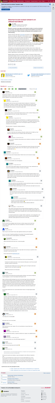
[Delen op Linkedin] (10, 64)
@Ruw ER (8, 239)
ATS (12, 136)
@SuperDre (13, 137)
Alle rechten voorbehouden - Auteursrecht (9, 395)
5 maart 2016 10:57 (15, 101)
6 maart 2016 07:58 (21, 189)
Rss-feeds (45, 397)
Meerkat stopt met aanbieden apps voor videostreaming (14, 74)
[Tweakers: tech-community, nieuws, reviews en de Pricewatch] (4, 1)
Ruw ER (6, 228)
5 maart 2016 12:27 (14, 239)
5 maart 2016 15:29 (15, 337)
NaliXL (6, 347)
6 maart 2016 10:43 (19, 137)
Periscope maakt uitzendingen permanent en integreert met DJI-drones (41, 74)
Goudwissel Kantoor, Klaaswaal (14, 380)
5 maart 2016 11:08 (15, 110)
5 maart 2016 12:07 (8, 229)
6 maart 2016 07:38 (19, 171)
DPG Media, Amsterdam (12, 383)
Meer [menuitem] (43, 1)
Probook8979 (9, 238)
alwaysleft (7, 91)
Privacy (22, 399)
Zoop (12, 205)
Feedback (14, 26)
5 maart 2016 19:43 (14, 247)
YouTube (44, 394)
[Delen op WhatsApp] (14, 64)
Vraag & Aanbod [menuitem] (34, 1)
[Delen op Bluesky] (12, 64)
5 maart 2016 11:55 (17, 118)
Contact (22, 394)
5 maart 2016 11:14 (9, 314)
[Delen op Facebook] (9, 64)
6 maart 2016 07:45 (20, 181)
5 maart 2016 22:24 (8, 273)
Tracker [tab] (53, 5)
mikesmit (8, 99)
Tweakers (3, 393)
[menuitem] (48, 1)
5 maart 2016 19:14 (17, 164)
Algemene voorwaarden (26, 397)
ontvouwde (22, 34)
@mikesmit (9, 110)
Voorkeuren (27, 401)
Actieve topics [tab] (53, 9)
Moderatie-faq (10, 86)
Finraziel (6, 313)
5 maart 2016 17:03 (18, 130)
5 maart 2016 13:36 (15, 331)
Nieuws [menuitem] (10, 1)
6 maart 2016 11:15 (14, 294)
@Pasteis (8, 294)
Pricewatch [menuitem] (27, 1)
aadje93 (8, 330)
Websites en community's (6, 81)
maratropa (8, 246)
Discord (44, 399)
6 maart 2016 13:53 (8, 349)
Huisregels (23, 396)
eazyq (7, 293)
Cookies (22, 401)
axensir (6, 341)
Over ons (27, 394)
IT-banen (3, 372)
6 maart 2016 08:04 (22, 198)
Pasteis (6, 272)
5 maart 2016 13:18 (8, 324)
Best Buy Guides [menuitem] (20, 1)
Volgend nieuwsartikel (38, 67)
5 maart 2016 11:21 (8, 221)
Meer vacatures (47, 373)
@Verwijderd (10, 158)
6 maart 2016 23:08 (16, 257)
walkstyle (8, 336)
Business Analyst (11, 382)
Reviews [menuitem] (14, 1)
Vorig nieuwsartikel (13, 67)
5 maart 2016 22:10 (8, 343)
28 (25, 26)
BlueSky (44, 393)
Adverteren (23, 393)
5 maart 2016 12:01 (18, 144)
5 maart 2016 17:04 (16, 158)
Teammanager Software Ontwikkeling (15, 375)
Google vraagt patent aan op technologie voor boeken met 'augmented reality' (25, 370)
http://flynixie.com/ (15, 253)
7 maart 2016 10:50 (20, 206)
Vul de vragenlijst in (5, 9)
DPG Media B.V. (14, 393)
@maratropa (10, 257)
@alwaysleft (8, 101)
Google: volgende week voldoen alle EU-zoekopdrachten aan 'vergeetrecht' (24, 368)
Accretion (9, 256)
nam (15, 59)
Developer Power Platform (13, 378)
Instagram (45, 396)
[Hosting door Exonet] (46, 387)
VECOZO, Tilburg (11, 376)
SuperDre (12, 129)
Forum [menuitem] (40, 1)
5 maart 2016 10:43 (8, 92)
